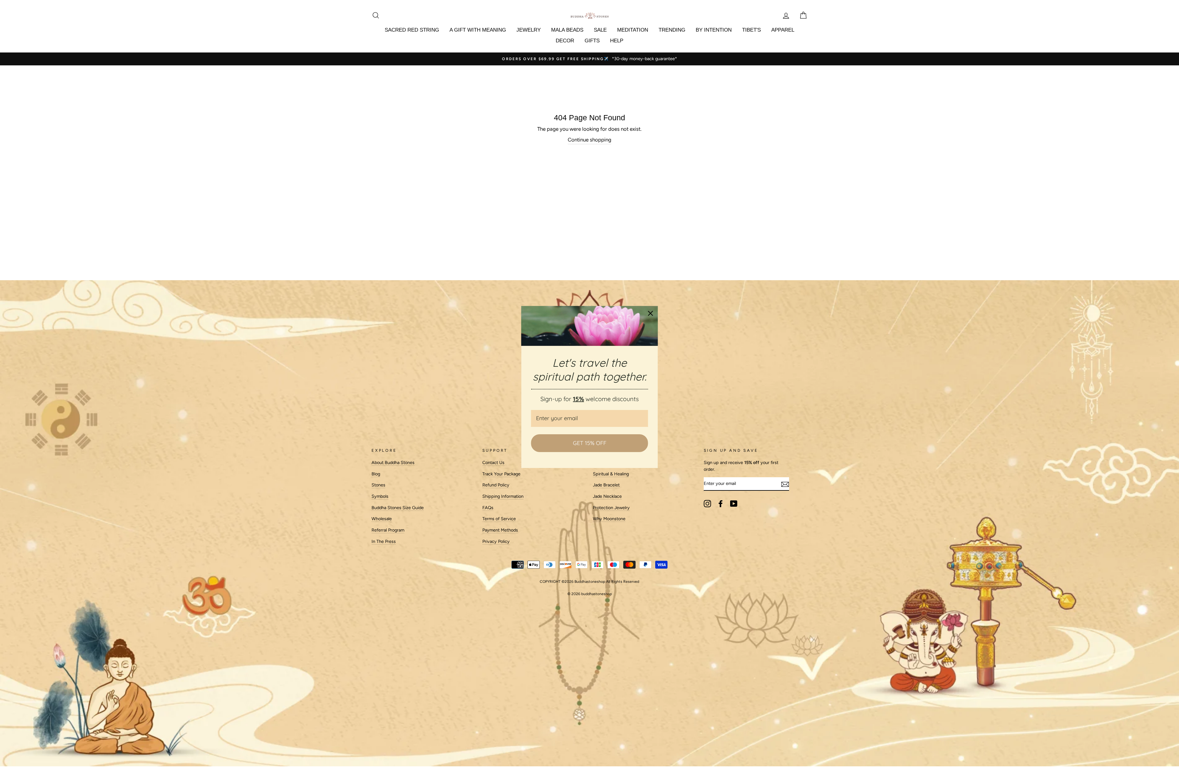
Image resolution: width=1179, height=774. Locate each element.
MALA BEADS (567, 30)
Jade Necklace (607, 496)
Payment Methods (500, 530)
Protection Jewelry (611, 507)
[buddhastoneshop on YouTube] (733, 503)
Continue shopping (589, 140)
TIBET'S (751, 30)
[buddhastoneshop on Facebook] (720, 503)
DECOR (565, 41)
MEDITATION (632, 30)
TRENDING (672, 30)
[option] (589, 59)
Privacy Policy (496, 541)
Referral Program (388, 530)
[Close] (650, 313)
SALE (600, 30)
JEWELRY (528, 30)
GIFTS (592, 41)
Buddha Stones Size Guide (398, 507)
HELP (616, 41)
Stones (378, 485)
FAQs (487, 507)
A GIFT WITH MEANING (477, 30)
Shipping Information (502, 496)
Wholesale (382, 518)
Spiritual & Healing (611, 474)
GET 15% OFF (589, 443)
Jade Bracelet (606, 485)
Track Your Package (501, 474)
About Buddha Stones (393, 462)
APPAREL (782, 30)
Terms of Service (499, 518)
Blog (376, 474)
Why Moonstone (609, 518)
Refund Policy (495, 485)
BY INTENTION (714, 30)
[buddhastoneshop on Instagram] (707, 503)
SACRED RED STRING (412, 30)
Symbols (380, 496)
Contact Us (493, 462)
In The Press (384, 541)
